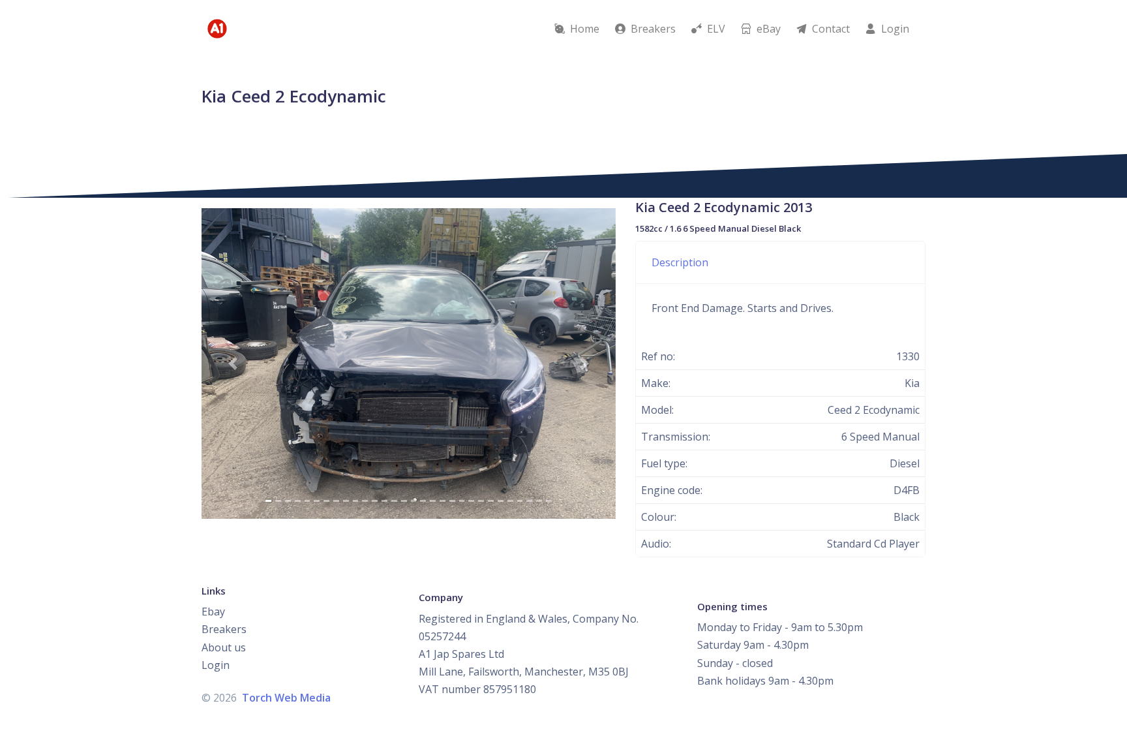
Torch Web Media (286, 697)
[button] (232, 363)
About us (224, 647)
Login (216, 665)
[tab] (780, 262)
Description (680, 262)
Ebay (213, 611)
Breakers (224, 629)
